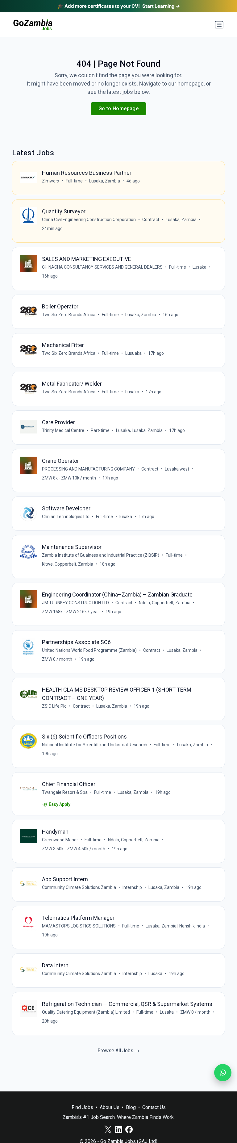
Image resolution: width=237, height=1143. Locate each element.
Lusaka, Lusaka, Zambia (139, 430)
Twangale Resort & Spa (65, 792)
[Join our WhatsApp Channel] (222, 1072)
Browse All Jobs (116, 1050)
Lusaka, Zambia (104, 180)
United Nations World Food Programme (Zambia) (89, 650)
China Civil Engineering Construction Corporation (89, 219)
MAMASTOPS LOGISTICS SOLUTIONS (79, 925)
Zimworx (50, 180)
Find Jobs (82, 1107)
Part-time (100, 430)
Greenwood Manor (60, 839)
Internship (132, 887)
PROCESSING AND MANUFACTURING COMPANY (88, 469)
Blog (131, 1107)
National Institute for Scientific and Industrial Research (94, 744)
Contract (150, 219)
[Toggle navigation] (219, 25)
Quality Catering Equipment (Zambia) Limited (86, 1012)
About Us (109, 1107)
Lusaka (199, 267)
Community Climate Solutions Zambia (79, 887)
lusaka (125, 516)
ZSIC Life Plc (54, 706)
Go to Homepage (118, 108)
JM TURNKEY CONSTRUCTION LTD (75, 602)
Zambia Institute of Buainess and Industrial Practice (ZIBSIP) (100, 555)
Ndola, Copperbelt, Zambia (164, 602)
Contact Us (154, 1107)
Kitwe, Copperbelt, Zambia (67, 564)
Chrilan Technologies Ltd (65, 516)
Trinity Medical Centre (63, 430)
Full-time (74, 180)
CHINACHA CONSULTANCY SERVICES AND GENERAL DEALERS (102, 267)
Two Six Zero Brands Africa (68, 314)
